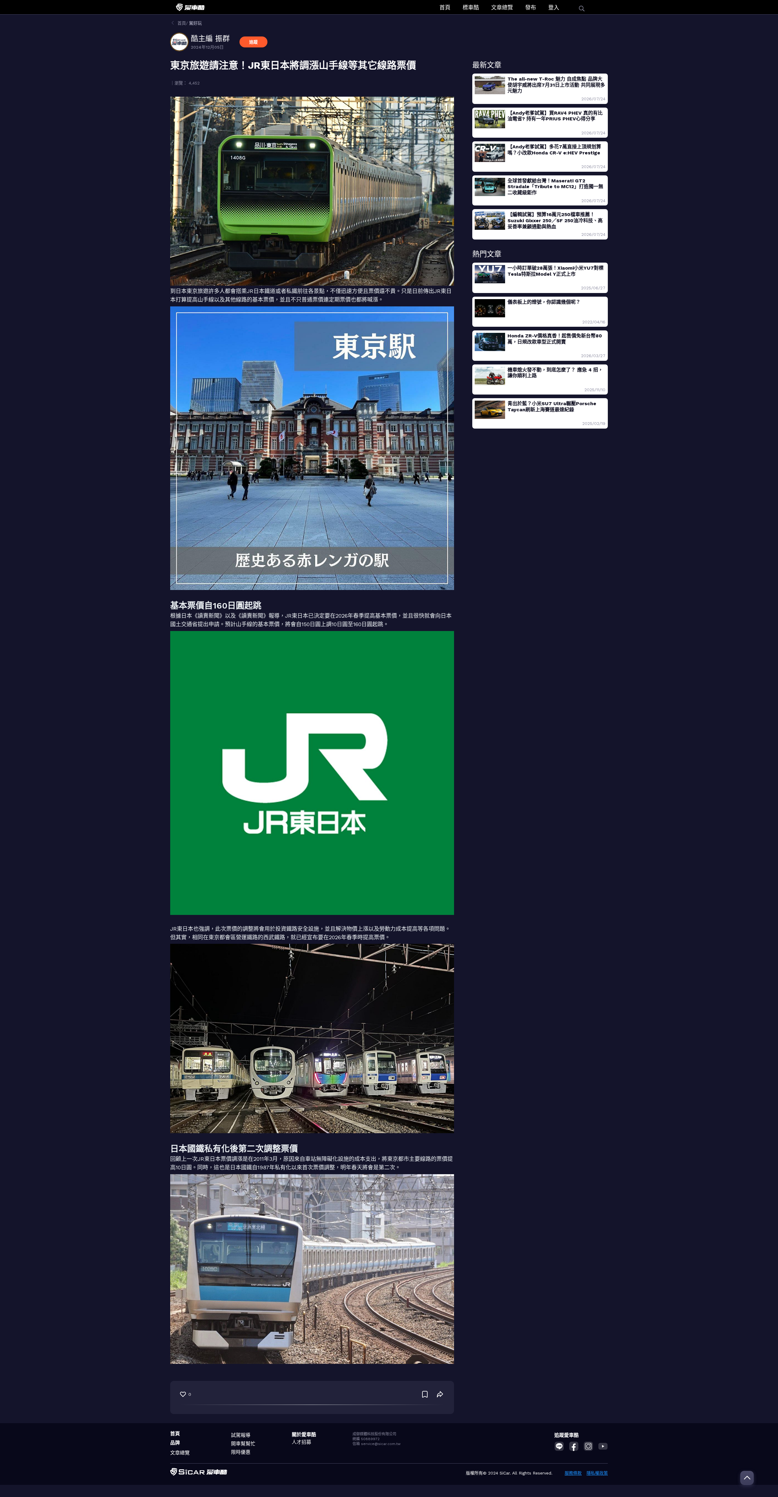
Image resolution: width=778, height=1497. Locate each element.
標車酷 (471, 7)
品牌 (175, 1443)
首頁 (444, 7)
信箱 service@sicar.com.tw (377, 1444)
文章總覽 (502, 7)
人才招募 (301, 1442)
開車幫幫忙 (243, 1444)
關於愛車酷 (304, 1434)
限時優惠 (240, 1452)
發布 (530, 7)
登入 (553, 7)
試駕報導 (240, 1435)
